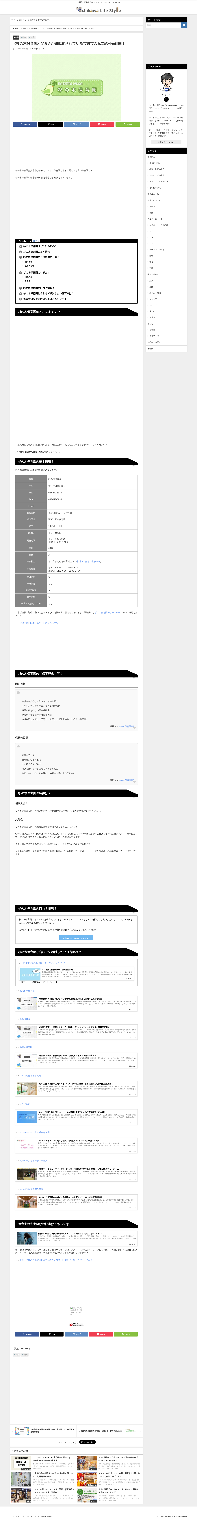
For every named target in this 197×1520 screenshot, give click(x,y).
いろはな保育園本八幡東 (31, 1189)
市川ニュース (153, 194)
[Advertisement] (76, 148)
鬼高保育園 (25, 1019)
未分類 (150, 348)
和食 (151, 262)
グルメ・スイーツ (155, 219)
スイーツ (153, 231)
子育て (150, 324)
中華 (151, 268)
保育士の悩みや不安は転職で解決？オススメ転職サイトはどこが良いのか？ (56, 1260)
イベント (153, 206)
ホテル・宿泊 (155, 293)
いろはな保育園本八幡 (30, 1075)
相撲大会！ (29, 277)
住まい (152, 311)
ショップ (153, 299)
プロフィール (16, 1516)
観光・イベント (154, 200)
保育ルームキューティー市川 (33, 1161)
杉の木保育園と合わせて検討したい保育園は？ (47, 293)
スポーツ (153, 305)
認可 (25, 37)
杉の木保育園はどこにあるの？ (38, 246)
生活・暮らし (153, 274)
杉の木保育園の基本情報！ (36, 252)
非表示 (36, 241)
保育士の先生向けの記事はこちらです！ (43, 299)
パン (151, 243)
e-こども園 (25, 1104)
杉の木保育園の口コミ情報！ (37, 288)
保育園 (16, 37)
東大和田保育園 (27, 991)
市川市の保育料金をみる (88, 561)
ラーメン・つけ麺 (156, 250)
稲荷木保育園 (26, 1047)
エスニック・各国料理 (158, 225)
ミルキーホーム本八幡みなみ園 (35, 1132)
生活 (151, 287)
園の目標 (28, 262)
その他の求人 (155, 188)
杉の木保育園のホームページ (108, 612)
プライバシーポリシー (43, 1516)
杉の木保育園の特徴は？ (35, 272)
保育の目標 (29, 266)
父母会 (27, 281)
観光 (151, 213)
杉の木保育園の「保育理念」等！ (40, 257)
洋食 (151, 256)
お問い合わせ (27, 1516)
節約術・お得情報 (155, 342)
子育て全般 (154, 336)
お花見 (152, 317)
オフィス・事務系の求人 (159, 181)
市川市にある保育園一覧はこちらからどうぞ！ (45, 963)
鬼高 (33, 37)
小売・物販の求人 (156, 169)
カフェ (152, 237)
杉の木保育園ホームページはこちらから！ (40, 623)
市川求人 (151, 157)
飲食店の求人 (155, 163)
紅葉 (151, 281)
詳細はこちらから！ (166, 142)
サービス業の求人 (156, 175)
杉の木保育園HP (126, 726)
